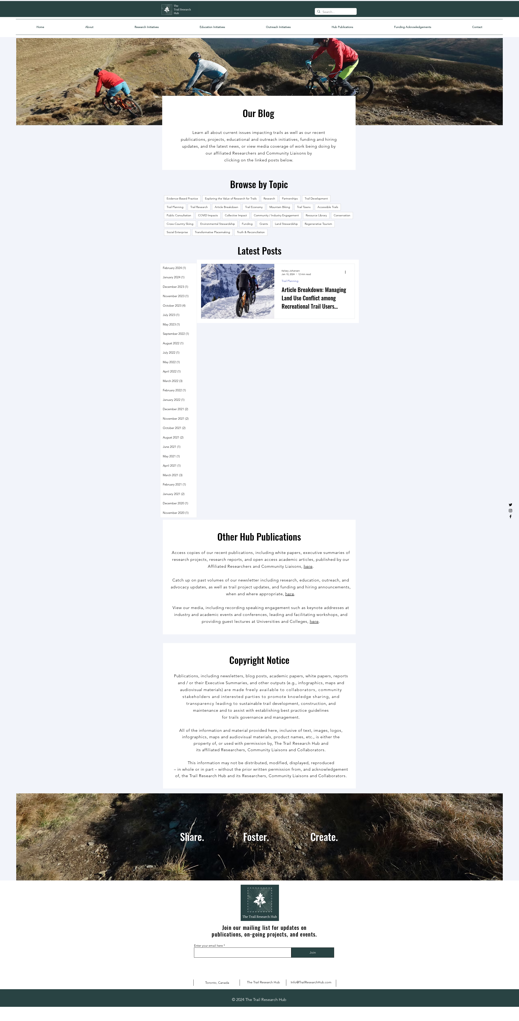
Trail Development (316, 198)
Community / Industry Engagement (276, 215)
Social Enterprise (177, 232)
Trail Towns (304, 207)
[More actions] (346, 272)
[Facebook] (510, 516)
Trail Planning (175, 207)
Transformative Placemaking (212, 232)
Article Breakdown (226, 207)
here (308, 566)
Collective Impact (236, 215)
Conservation (342, 215)
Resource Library (316, 215)
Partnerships (290, 198)
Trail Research (199, 207)
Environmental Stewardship (217, 224)
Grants (264, 224)
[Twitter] (510, 504)
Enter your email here (208, 945)
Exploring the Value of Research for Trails (231, 198)
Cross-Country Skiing (180, 224)
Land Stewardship (286, 224)
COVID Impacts (208, 215)
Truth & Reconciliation (251, 232)
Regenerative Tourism (318, 224)
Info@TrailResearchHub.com (311, 982)
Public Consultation (179, 215)
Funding (247, 224)
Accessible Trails (327, 207)
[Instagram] (510, 510)
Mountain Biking (279, 207)
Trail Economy (254, 207)
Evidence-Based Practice (182, 198)
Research (269, 198)
